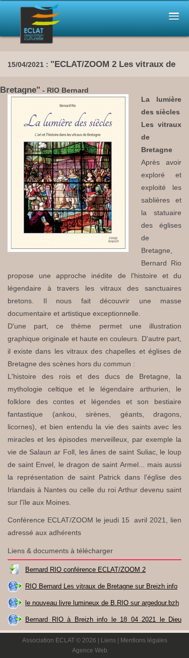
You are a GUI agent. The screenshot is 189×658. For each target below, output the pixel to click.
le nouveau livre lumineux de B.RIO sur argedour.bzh (102, 603)
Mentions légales (143, 640)
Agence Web (89, 650)
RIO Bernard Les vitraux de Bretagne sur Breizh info (101, 586)
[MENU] (174, 15)
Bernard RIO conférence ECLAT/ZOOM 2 (85, 569)
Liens (108, 640)
